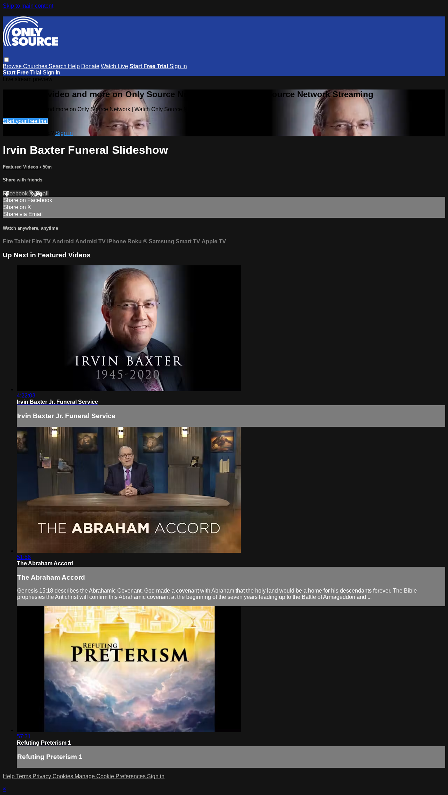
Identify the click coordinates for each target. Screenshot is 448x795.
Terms (24, 776)
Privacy (42, 776)
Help (74, 66)
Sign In (51, 73)
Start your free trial (25, 121)
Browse (13, 66)
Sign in (178, 66)
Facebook (16, 193)
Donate (90, 66)
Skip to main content (28, 6)
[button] (6, 59)
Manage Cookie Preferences (111, 776)
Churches (36, 66)
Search (58, 66)
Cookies (63, 776)
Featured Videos (21, 167)
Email (41, 193)
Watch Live (114, 66)
